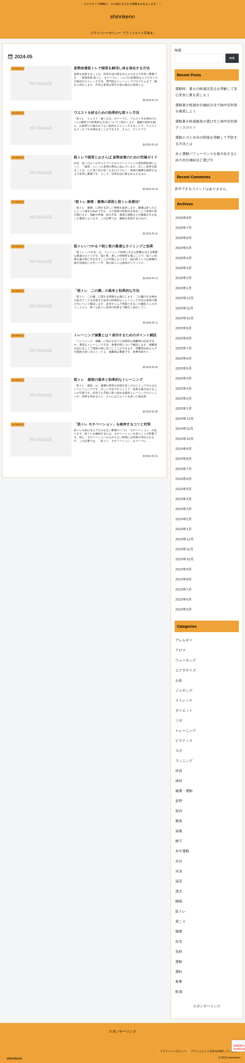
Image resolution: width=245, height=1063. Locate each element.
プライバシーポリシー (173, 1051)
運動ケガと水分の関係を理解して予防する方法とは (206, 140)
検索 (178, 50)
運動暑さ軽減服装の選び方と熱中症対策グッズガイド (206, 124)
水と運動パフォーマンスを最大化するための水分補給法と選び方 (206, 157)
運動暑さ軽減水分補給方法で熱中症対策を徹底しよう (206, 108)
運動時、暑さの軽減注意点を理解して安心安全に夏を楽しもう (206, 92)
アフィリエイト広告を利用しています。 (215, 1051)
